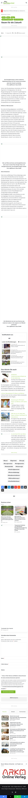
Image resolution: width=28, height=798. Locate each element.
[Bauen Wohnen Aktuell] (8, 2)
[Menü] (1, 3)
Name (2, 658)
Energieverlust (8, 463)
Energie (22, 460)
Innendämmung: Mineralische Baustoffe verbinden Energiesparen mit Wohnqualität (18, 352)
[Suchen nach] (26, 3)
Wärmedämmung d (14, 478)
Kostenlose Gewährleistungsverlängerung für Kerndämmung (18, 376)
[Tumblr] (12, 487)
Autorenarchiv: (22, 341)
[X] (5, 487)
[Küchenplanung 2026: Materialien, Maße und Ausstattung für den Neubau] (5, 731)
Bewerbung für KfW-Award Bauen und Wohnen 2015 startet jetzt (19, 401)
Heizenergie (19, 466)
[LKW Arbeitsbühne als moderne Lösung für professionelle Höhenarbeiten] (5, 744)
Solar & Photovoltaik (18, 19)
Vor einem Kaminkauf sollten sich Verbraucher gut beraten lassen (17, 357)
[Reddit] (19, 487)
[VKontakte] (22, 487)
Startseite (4, 14)
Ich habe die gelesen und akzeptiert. (12, 687)
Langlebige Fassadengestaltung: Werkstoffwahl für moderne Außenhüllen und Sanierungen (17, 750)
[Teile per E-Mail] (25, 487)
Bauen (8, 17)
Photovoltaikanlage (14, 472)
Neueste (4, 711)
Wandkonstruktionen (14, 475)
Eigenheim (14, 460)
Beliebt (13, 711)
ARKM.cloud (24, 788)
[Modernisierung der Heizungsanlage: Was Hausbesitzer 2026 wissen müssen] (5, 718)
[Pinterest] (15, 487)
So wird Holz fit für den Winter (18, 434)
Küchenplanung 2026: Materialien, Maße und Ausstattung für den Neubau (18, 731)
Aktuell (8, 14)
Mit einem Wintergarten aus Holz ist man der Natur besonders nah (17, 363)
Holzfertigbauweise (14, 469)
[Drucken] (2, 490)
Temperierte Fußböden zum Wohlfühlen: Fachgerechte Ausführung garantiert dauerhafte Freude (21, 528)
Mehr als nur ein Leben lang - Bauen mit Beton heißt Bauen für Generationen (19, 415)
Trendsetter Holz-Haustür (7, 628)
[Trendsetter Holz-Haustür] (7, 576)
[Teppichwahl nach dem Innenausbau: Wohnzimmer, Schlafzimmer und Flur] (5, 724)
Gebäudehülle (9, 466)
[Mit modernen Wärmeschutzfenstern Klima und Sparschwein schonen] (21, 510)
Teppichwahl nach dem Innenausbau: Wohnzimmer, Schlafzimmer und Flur (16, 724)
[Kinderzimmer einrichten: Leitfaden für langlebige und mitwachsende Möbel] (5, 737)
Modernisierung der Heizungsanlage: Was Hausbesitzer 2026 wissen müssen (18, 717)
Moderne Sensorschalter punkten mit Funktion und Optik (18, 346)
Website (3, 669)
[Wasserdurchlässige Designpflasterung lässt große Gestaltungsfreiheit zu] (7, 511)
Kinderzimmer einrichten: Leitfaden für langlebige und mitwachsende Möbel (18, 737)
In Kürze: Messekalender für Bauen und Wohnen (12, 393)
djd (3, 33)
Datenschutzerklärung (4, 681)
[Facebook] (2, 487)
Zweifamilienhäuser (14, 481)
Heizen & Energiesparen (7, 19)
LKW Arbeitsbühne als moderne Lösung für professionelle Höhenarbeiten (17, 744)
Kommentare (22, 711)
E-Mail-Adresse (5, 664)
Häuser (12, 17)
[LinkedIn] (9, 487)
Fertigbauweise (20, 463)
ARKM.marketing (14, 7)
